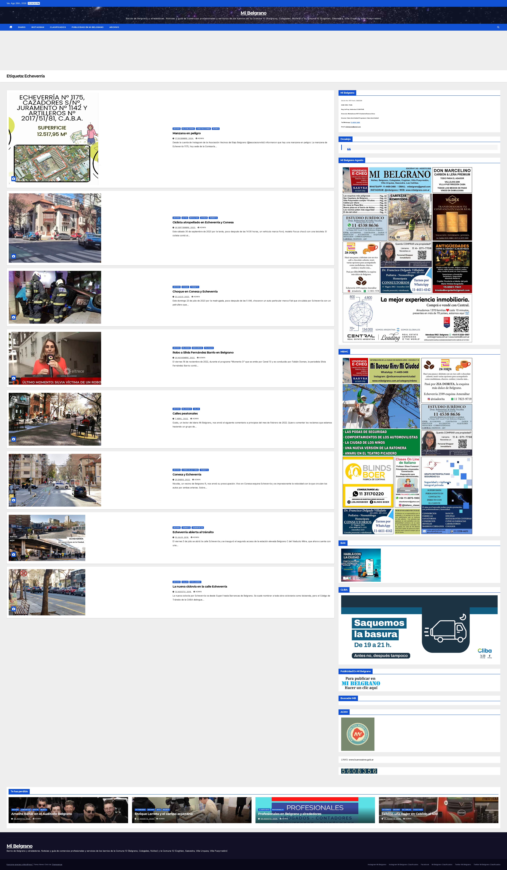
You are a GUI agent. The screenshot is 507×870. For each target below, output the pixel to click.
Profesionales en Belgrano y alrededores (289, 814)
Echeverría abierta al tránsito (193, 532)
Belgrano (186, 348)
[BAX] (361, 565)
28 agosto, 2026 (22, 819)
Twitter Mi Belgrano (463, 864)
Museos (166, 809)
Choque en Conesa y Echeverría (195, 291)
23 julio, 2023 (182, 297)
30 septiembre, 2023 (185, 227)
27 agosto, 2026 (145, 819)
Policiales (209, 348)
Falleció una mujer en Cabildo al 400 (410, 814)
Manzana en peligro (187, 133)
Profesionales (277, 809)
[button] (498, 27)
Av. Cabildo (406, 809)
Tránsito (213, 218)
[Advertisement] (253, 50)
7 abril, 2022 (182, 419)
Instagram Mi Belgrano (377, 864)
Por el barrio (195, 582)
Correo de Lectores (190, 470)
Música (43, 809)
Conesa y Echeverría (187, 474)
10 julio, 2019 (182, 537)
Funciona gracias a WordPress (20, 864)
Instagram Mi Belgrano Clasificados (403, 864)
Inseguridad (197, 348)
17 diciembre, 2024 (184, 138)
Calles (196, 409)
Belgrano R (186, 409)
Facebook (425, 864)
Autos (184, 218)
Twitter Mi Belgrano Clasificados (487, 864)
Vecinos (216, 128)
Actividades (140, 809)
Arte (159, 809)
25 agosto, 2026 (392, 819)
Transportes (197, 527)
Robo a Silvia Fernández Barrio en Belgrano (203, 352)
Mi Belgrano (253, 13)
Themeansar (57, 864)
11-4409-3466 (355, 122)
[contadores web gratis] (359, 771)
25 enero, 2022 (182, 480)
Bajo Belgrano (188, 128)
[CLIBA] (419, 629)
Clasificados (58, 27)
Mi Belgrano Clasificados (442, 864)
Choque (204, 218)
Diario (22, 27)
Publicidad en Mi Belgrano (88, 27)
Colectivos (417, 809)
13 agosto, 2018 (183, 592)
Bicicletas (194, 218)
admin (201, 138)
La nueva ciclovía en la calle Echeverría (200, 586)
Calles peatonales (185, 413)
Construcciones (203, 128)
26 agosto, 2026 (269, 819)
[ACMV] (357, 734)
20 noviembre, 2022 (185, 358)
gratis (35, 809)
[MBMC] (407, 446)
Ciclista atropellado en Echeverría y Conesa (203, 222)
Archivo (114, 27)
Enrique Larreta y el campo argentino (164, 814)
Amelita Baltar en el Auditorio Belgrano (41, 814)
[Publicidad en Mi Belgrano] (361, 683)
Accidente (386, 809)
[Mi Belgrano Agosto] (407, 254)
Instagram (37, 27)
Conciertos (25, 809)
